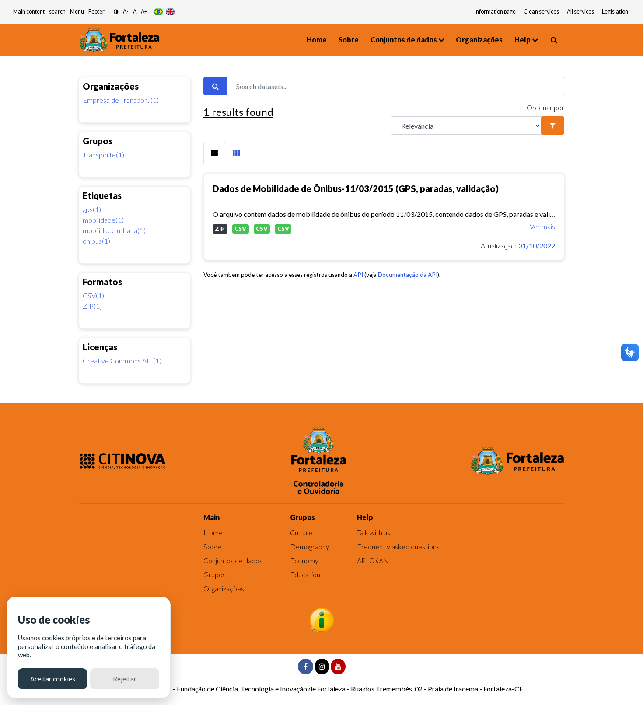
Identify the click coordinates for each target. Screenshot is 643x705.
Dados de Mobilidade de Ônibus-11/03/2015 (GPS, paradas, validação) (356, 188)
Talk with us (373, 532)
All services (580, 11)
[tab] (214, 153)
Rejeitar (124, 679)
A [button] (134, 11)
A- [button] (126, 11)
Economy (304, 560)
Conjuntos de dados (403, 39)
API (358, 274)
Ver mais (542, 226)
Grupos (214, 574)
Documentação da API (407, 274)
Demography (309, 546)
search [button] (57, 11)
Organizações (479, 39)
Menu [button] (77, 11)
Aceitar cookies (52, 679)
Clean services (541, 11)
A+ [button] (144, 11)
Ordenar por (545, 107)
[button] (116, 12)
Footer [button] (96, 11)
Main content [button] (29, 11)
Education (305, 574)
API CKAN (373, 560)
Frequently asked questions (398, 546)
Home (317, 39)
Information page (495, 11)
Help (522, 39)
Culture (301, 532)
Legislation (615, 11)
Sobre (349, 39)
